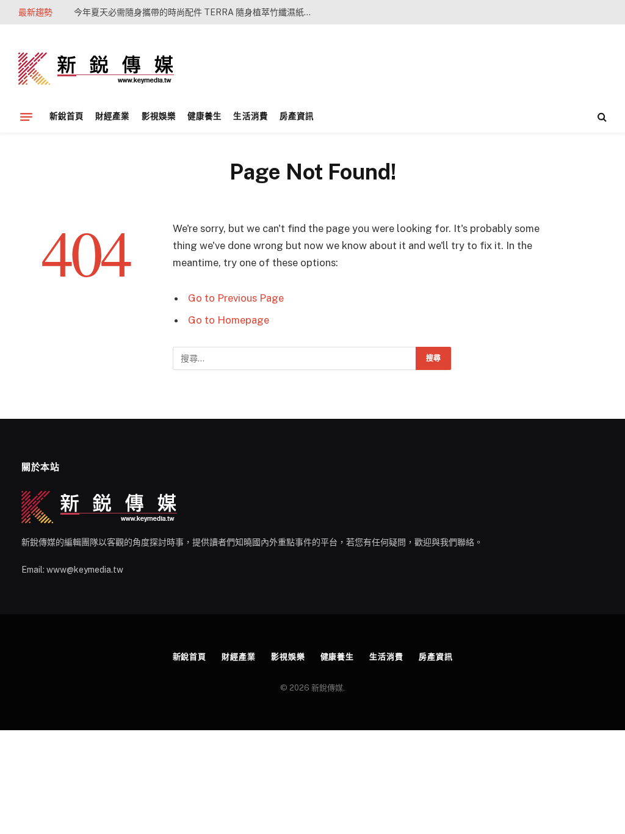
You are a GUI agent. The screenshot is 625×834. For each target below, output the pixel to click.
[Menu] (26, 116)
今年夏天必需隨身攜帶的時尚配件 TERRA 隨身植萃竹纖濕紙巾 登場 (196, 12)
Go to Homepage (228, 320)
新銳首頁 (66, 116)
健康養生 (204, 116)
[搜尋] (601, 117)
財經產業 (112, 116)
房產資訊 (297, 116)
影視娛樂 (159, 116)
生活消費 (250, 116)
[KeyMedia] (96, 68)
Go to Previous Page (236, 298)
